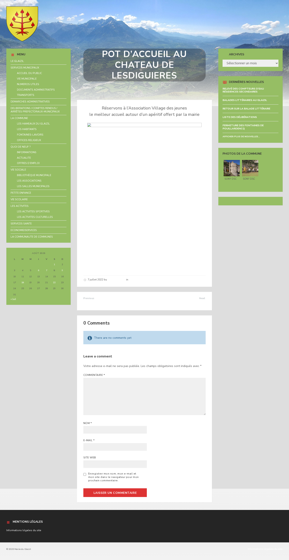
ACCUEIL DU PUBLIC (29, 73)
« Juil (13, 299)
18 (22, 282)
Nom (87, 423)
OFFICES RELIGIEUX (29, 140)
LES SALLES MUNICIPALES (33, 186)
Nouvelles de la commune (145, 279)
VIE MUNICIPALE (27, 78)
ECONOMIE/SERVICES (24, 230)
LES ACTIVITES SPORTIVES (33, 211)
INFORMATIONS (26, 152)
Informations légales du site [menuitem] (265, 549)
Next (202, 298)
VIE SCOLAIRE (19, 199)
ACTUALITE (24, 158)
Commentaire (94, 375)
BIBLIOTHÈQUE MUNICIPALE (34, 175)
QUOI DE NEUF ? (21, 146)
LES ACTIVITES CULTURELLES (35, 217)
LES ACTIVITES (20, 206)
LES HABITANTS (27, 129)
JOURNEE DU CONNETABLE (105, 303)
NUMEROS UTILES (28, 84)
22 (54, 282)
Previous (88, 298)
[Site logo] (22, 40)
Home (87, 88)
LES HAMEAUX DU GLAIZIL (33, 123)
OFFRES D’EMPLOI (28, 163)
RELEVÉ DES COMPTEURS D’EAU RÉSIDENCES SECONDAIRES (243, 90)
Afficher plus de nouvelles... (241, 136)
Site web (89, 457)
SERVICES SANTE (21, 223)
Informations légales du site (23, 530)
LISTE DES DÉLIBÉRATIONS (240, 117)
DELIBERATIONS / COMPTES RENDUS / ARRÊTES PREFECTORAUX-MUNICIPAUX (35, 109)
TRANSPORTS (25, 95)
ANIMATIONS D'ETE (189, 303)
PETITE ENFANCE (21, 193)
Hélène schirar (116, 279)
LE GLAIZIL (17, 61)
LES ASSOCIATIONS (29, 180)
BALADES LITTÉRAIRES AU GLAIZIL (245, 100)
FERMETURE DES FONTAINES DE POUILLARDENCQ (243, 127)
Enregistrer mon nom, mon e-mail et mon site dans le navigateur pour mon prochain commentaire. (113, 477)
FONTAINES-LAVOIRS (30, 134)
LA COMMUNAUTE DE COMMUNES (32, 236)
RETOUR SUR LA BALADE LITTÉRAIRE (246, 108)
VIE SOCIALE (18, 169)
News (98, 88)
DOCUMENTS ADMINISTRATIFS (36, 89)
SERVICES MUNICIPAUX (25, 67)
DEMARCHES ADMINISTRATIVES (30, 101)
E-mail (89, 440)
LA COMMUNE (19, 118)
